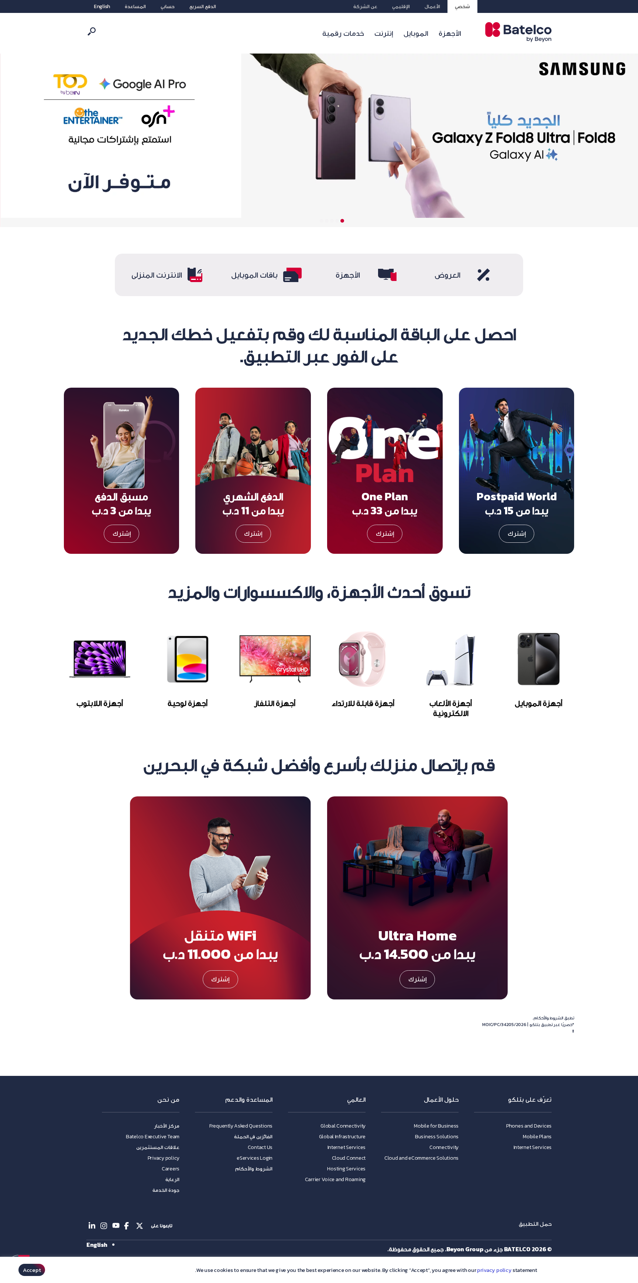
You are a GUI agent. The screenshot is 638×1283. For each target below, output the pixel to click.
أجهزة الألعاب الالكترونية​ (450, 708)
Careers (170, 1169)
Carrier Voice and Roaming (335, 1179)
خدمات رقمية (343, 33)
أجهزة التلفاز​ (275, 703)
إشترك (517, 533)
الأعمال (432, 6)
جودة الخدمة (165, 1190)
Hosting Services (346, 1169)
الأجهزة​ (348, 275)
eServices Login (254, 1158)
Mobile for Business (436, 1126)
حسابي (168, 6)
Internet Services (533, 1147)
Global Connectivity (343, 1126)
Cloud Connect (349, 1158)
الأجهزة (450, 33)
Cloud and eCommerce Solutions (421, 1158)
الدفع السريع (202, 6)
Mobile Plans (537, 1136)
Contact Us (260, 1147)
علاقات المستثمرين (157, 1147)
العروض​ (447, 275)
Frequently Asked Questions (240, 1126)
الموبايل (416, 33)
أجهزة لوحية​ (187, 703)
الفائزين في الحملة (253, 1136)
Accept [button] (32, 1270)
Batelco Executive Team (152, 1136)
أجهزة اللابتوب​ (99, 703)
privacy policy (494, 1270)
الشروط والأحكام (253, 1169)
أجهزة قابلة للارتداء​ (363, 703)
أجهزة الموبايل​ (538, 703)
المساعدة (135, 6)
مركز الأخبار (166, 1126)
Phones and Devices (529, 1126)
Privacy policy (163, 1158)
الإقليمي (401, 6)
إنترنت (383, 33)
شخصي (462, 6)
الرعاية (172, 1179)
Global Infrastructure (342, 1136)
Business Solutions (437, 1136)
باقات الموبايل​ (254, 275)
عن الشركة (365, 6)
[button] (342, 221)
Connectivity (444, 1147)
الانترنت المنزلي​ (156, 275)
